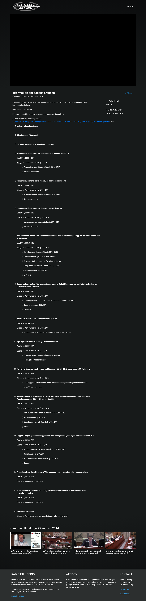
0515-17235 (124, 589)
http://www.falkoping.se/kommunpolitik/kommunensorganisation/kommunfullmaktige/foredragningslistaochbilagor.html (61, 121)
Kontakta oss (125, 594)
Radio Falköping (17, 596)
